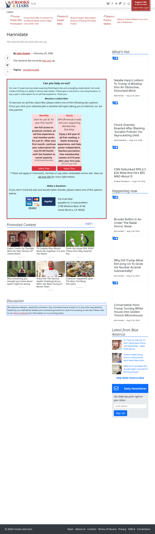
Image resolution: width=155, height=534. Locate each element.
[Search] (128, 4)
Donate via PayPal (48, 201)
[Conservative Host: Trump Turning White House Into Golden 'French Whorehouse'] (130, 291)
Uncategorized (31, 69)
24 (114, 197)
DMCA (131, 529)
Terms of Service (21, 313)
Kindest (32, 207)
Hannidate (17, 34)
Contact (91, 529)
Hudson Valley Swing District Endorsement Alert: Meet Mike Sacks (134, 357)
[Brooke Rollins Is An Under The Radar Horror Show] (130, 205)
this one (46, 60)
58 (114, 283)
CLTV (33, 3)
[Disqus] (57, 413)
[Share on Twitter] (7, 65)
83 (114, 103)
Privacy (122, 529)
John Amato (23, 53)
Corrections (143, 529)
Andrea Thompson (121, 181)
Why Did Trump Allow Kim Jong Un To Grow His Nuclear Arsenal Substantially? (128, 265)
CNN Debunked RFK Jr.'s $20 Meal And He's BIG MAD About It (130, 172)
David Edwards (120, 140)
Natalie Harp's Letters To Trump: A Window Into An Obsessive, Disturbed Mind (128, 85)
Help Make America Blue (130, 377)
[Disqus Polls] (56, 348)
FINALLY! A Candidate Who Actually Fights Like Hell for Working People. (136, 369)
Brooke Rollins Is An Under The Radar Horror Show (127, 222)
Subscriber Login (141, 8)
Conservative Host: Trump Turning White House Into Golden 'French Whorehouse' (128, 310)
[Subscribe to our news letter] (124, 4)
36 (114, 238)
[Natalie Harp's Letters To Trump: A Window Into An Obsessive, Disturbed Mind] (130, 66)
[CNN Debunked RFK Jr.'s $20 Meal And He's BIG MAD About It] (130, 155)
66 (114, 147)
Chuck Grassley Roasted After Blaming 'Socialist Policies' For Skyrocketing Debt (129, 130)
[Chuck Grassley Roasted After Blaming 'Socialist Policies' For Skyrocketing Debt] (130, 111)
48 (114, 58)
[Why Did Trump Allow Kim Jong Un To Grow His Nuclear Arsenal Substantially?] (130, 246)
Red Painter (119, 95)
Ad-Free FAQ (44, 176)
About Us (80, 529)
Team (70, 529)
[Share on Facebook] (7, 58)
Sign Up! (120, 413)
